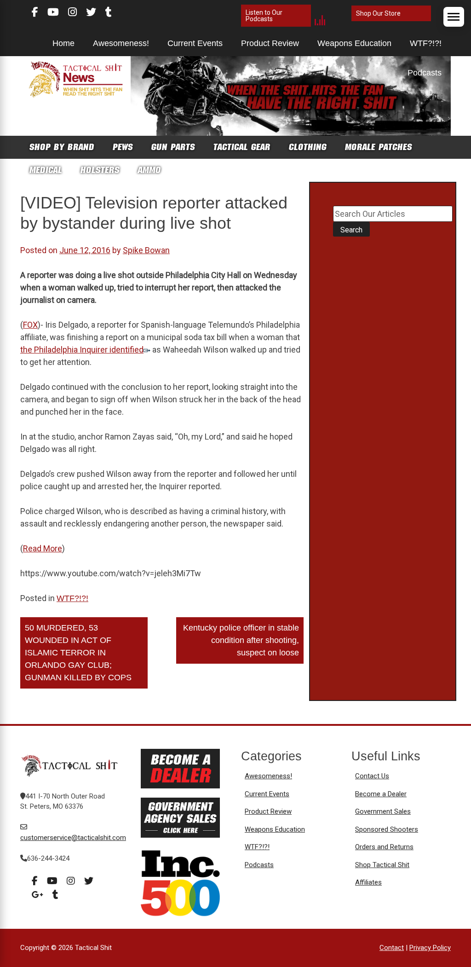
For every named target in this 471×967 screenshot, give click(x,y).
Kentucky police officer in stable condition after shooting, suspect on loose (241, 640)
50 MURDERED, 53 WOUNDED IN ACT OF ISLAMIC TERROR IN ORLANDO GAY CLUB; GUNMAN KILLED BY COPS (78, 652)
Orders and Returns (384, 847)
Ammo (149, 170)
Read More (42, 548)
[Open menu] (453, 17)
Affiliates (368, 882)
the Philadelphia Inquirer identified (82, 349)
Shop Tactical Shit (382, 865)
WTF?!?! (426, 43)
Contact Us (372, 776)
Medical (46, 170)
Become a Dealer (381, 794)
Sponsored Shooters (386, 829)
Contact (391, 948)
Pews (123, 147)
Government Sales (383, 811)
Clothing (307, 147)
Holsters (100, 170)
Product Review (270, 43)
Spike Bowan (146, 250)
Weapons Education (354, 43)
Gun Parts (173, 147)
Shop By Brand (62, 147)
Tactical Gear (242, 147)
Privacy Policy (430, 948)
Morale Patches (378, 147)
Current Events (195, 43)
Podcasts (425, 72)
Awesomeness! (121, 43)
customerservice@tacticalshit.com (73, 838)
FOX (30, 325)
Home (63, 43)
